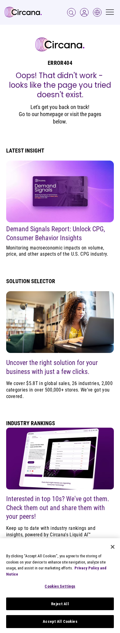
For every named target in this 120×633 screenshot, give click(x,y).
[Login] (71, 12)
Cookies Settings (60, 586)
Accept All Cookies (60, 621)
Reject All (60, 604)
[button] (84, 12)
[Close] (112, 547)
